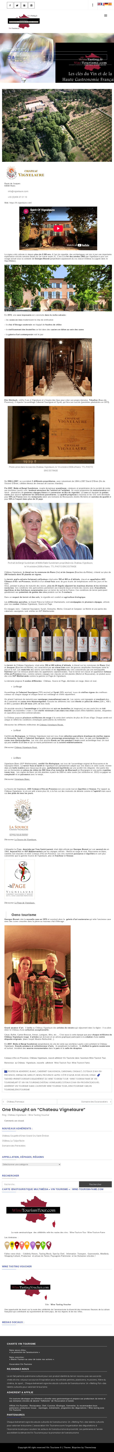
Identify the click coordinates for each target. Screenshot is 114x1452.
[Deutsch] (106, 4)
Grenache (21, 1075)
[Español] (110, 4)
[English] (99, 4)
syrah (93, 1075)
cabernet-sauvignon (48, 1071)
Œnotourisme (22, 1089)
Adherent (24, 1071)
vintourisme (21, 57)
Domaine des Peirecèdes (13, 1146)
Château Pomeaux (15, 1102)
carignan (66, 1071)
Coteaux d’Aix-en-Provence (76, 1082)
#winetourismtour (23, 1078)
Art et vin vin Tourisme (26, 1082)
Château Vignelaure (50, 1082)
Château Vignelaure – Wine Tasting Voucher (28, 1115)
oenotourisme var (78, 1086)
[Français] (103, 4)
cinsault (77, 1071)
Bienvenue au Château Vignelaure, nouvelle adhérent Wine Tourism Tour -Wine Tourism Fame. (47, 1063)
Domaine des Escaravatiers (94, 1102)
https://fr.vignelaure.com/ (21, 203)
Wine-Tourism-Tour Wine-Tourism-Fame (87, 1232)
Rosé (77, 1075)
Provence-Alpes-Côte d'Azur (58, 1075)
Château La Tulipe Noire (13, 1141)
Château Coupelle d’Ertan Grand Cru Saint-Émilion (25, 1136)
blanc (33, 1071)
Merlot (31, 1075)
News (39, 1075)
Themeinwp (90, 1447)
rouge (85, 1075)
